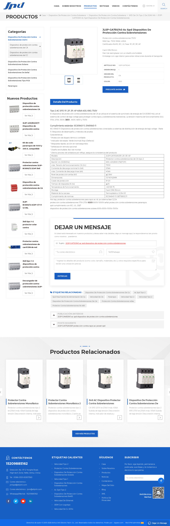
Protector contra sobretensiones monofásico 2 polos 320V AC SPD (64, 402)
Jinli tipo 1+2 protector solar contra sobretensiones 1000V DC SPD (30, 224)
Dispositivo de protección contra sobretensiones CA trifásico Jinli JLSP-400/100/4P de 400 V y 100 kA (32, 106)
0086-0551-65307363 (23, 477)
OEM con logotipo (62, 505)
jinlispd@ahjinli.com (18, 485)
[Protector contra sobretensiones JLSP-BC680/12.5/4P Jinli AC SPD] (14, 168)
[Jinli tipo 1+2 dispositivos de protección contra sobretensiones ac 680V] (14, 267)
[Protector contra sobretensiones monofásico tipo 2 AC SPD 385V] (24, 378)
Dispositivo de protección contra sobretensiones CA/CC (72, 15)
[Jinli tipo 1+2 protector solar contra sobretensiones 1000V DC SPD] (14, 227)
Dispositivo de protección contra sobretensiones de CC (23, 53)
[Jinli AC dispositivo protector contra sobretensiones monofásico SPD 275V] (105, 378)
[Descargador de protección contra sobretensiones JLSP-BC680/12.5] (14, 286)
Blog (104, 489)
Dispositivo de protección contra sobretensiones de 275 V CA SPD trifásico (143, 402)
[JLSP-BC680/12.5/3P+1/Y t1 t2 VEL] (14, 207)
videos (115, 6)
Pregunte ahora (114, 89)
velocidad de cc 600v (63, 509)
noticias (104, 6)
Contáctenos (130, 6)
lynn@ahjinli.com (34, 489)
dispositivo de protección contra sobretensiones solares (68, 473)
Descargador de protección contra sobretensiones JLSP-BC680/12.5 (32, 284)
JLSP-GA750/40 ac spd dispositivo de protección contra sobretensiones (96, 243)
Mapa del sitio (108, 485)
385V (67, 120)
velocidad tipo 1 (61, 479)
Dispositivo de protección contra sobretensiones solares (22, 63)
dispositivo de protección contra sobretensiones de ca (107, 292)
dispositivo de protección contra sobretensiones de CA (75, 301)
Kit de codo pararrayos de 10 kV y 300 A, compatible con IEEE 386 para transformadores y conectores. (32, 146)
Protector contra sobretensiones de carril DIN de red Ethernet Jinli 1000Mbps (31, 244)
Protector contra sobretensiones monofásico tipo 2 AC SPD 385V (23, 402)
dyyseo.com (118, 523)
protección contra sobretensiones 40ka (118, 301)
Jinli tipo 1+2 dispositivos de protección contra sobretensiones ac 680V (31, 264)
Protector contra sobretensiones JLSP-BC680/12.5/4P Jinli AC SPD (32, 165)
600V (90, 202)
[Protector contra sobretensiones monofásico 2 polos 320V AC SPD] (65, 378)
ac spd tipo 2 (139, 292)
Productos (90, 6)
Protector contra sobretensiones (68, 468)
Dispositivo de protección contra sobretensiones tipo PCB (22, 79)
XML (103, 494)
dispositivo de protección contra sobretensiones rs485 (68, 495)
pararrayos (12, 86)
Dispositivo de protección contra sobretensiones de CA (112, 15)
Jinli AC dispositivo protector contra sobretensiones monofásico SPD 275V (104, 402)
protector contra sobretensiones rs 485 (69, 306)
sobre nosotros (71, 6)
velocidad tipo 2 (127, 297)
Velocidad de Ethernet (63, 500)
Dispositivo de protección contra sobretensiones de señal (22, 71)
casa (104, 464)
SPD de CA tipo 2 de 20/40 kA (142, 15)
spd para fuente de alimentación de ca (69, 297)
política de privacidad (106, 499)
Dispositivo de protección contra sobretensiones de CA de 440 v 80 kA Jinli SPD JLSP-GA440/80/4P (33, 185)
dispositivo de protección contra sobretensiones (68, 484)
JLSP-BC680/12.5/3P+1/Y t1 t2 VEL (32, 205)
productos (106, 472)
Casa (56, 6)
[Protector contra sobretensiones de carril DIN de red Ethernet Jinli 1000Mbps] (14, 247)
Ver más (28, 116)
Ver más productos (85, 434)
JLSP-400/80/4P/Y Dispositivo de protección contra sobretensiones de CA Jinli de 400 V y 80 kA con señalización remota (33, 126)
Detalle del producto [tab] (65, 102)
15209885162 (17, 463)
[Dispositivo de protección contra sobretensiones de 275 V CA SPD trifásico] (145, 378)
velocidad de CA (96, 297)
